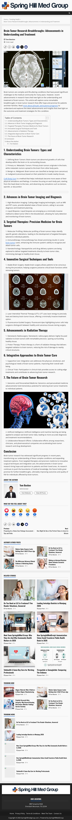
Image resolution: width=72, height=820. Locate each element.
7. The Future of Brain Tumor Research (20, 136)
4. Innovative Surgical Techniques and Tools (21, 129)
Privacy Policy (20, 813)
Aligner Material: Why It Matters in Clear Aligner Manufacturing (9, 692)
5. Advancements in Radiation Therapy (19, 131)
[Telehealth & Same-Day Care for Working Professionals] (19, 656)
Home (12, 813)
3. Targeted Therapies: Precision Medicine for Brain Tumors (27, 126)
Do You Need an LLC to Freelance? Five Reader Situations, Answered (42, 551)
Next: (52, 530)
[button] (5, 47)
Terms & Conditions (33, 813)
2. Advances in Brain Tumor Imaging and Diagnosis (24, 123)
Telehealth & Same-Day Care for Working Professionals (19, 671)
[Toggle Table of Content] (46, 118)
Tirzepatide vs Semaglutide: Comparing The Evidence (51, 671)
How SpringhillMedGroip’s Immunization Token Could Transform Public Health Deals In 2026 (52, 638)
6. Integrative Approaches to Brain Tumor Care (22, 134)
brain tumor (10, 242)
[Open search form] (69, 13)
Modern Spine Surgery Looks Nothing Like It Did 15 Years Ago (9, 551)
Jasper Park (41, 608)
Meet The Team (47, 813)
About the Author (12, 141)
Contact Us (58, 813)
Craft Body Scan (10, 178)
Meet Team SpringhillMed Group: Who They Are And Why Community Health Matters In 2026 (18, 638)
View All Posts (41, 493)
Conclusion (10, 139)
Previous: (19, 530)
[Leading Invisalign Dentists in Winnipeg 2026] (52, 589)
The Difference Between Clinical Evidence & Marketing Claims (9, 563)
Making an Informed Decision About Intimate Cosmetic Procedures (42, 563)
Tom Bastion (10, 39)
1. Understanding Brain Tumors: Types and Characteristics (27, 121)
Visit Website (26, 493)
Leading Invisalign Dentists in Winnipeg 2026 (51, 604)
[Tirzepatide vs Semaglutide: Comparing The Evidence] (52, 656)
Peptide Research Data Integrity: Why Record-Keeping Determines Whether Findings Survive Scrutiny (9, 704)
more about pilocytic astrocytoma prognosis (40, 105)
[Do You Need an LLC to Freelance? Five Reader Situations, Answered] (19, 589)
